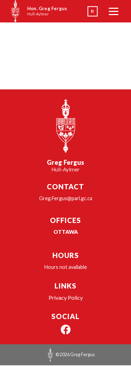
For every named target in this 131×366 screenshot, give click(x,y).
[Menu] (113, 11)
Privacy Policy (66, 297)
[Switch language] (92, 11)
